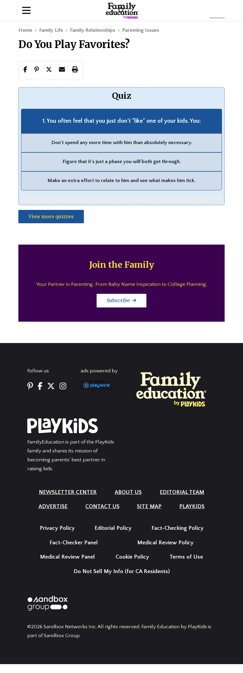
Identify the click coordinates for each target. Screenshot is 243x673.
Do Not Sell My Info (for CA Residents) (121, 571)
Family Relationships (92, 30)
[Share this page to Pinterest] (36, 70)
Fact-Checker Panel (73, 543)
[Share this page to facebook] (25, 70)
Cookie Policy (132, 557)
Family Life (51, 30)
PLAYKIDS (191, 506)
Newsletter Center (68, 492)
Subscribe (119, 300)
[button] (49, 70)
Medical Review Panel (67, 557)
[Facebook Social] (40, 386)
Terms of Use (186, 557)
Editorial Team (182, 492)
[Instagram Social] (63, 386)
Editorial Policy (113, 528)
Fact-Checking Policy (177, 528)
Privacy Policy (57, 528)
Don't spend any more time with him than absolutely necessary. (121, 143)
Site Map (149, 506)
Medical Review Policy (165, 543)
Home (25, 30)
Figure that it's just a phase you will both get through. (122, 162)
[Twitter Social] (51, 386)
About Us (128, 492)
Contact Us (102, 506)
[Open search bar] (121, 10)
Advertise (53, 506)
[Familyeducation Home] (171, 389)
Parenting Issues (140, 30)
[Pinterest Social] (30, 386)
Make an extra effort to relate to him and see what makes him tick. (121, 181)
